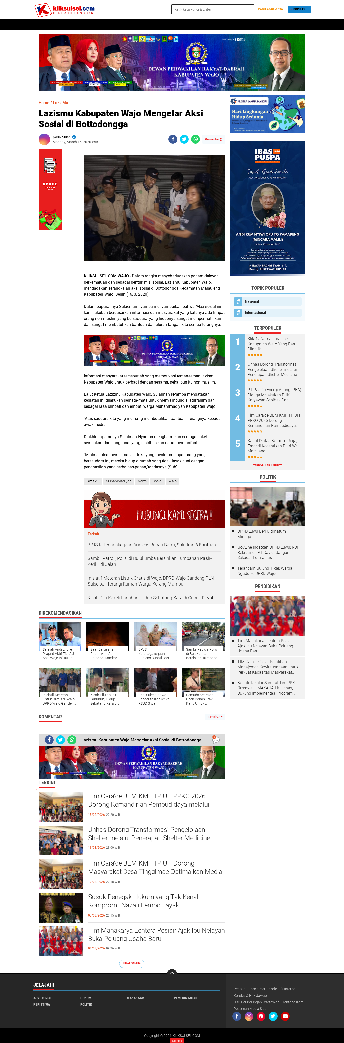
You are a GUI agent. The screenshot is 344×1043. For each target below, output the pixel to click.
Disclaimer (257, 989)
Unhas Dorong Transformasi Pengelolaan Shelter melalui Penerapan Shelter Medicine (149, 834)
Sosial (157, 481)
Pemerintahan (186, 998)
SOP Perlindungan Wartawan (256, 1002)
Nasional (252, 301)
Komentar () (213, 139)
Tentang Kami (293, 1002)
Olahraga (157, 25)
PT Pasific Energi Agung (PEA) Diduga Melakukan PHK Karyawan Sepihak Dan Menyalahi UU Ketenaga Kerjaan (274, 395)
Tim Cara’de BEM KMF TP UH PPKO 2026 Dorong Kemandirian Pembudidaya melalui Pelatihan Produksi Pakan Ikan (148, 804)
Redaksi (240, 989)
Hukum (73, 25)
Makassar (135, 998)
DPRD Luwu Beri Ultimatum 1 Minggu (263, 534)
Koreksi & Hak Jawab (250, 996)
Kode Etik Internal (282, 989)
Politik (56, 25)
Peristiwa (117, 25)
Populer (299, 9)
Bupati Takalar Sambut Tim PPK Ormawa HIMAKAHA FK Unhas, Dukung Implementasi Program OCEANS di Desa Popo (266, 688)
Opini (174, 25)
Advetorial (42, 998)
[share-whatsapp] (195, 139)
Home (40, 25)
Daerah (137, 25)
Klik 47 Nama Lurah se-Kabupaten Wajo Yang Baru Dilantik (272, 344)
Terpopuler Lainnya (267, 465)
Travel (190, 25)
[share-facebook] (172, 139)
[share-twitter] (184, 139)
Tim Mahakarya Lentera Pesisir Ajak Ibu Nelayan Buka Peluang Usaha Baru (156, 935)
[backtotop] (172, 974)
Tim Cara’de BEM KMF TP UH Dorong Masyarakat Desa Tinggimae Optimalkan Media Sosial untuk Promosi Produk (155, 871)
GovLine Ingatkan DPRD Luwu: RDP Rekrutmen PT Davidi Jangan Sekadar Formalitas (268, 552)
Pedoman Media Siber (251, 1009)
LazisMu (60, 102)
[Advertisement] (267, 778)
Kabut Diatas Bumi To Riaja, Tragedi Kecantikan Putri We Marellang (273, 446)
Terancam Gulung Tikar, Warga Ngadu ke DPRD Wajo (264, 571)
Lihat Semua (132, 963)
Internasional (255, 313)
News (142, 481)
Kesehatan (94, 25)
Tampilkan (214, 716)
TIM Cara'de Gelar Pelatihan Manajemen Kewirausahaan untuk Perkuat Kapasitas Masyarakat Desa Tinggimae (267, 667)
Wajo (172, 481)
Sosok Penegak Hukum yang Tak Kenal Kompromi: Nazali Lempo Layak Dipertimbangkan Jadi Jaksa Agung (143, 905)
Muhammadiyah (118, 481)
